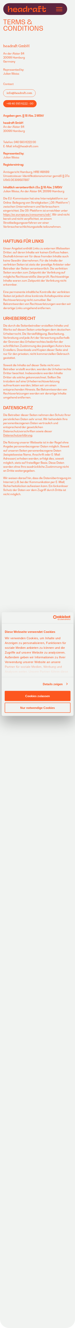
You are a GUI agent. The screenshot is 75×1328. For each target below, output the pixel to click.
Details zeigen (53, 684)
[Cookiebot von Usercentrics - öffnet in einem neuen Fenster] (53, 617)
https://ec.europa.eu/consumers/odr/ (27, 214)
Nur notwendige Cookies (37, 707)
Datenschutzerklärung (17, 435)
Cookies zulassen (37, 696)
